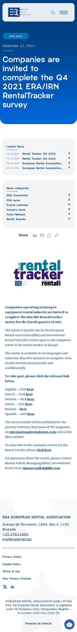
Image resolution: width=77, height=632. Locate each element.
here (30, 389)
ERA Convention (17, 195)
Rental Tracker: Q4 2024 (39, 158)
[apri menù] (64, 12)
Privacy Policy (11, 557)
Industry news (15, 209)
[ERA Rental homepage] (19, 12)
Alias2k (47, 623)
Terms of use (11, 571)
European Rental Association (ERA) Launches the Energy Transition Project (41, 163)
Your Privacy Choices (16, 578)
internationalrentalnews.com (32, 432)
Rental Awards (15, 219)
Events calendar (17, 205)
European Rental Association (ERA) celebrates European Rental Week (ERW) (41, 168)
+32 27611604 (15, 533)
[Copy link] (56, 235)
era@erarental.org (17, 538)
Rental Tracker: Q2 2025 (39, 153)
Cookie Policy (11, 564)
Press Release (15, 214)
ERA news (13, 200)
